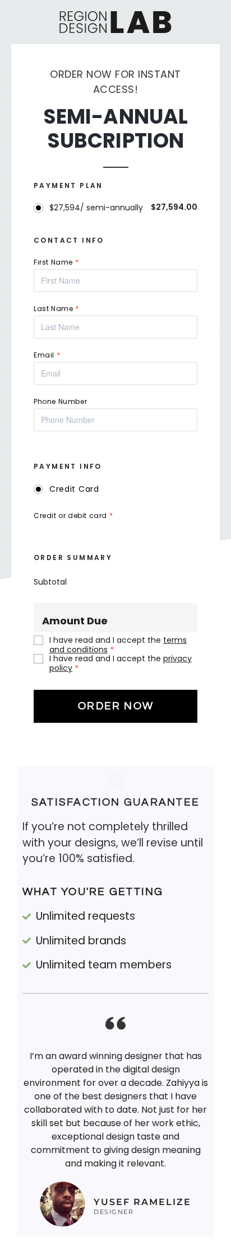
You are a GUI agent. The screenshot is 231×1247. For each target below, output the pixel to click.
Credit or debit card (73, 515)
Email (47, 355)
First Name (56, 262)
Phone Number (60, 401)
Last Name (56, 308)
